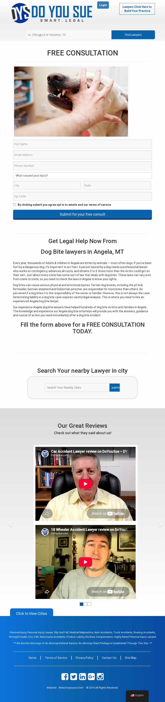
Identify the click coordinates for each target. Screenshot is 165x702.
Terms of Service (56, 657)
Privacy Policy (84, 657)
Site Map (130, 657)
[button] (18, 523)
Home (32, 657)
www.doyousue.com (71, 687)
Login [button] (103, 5)
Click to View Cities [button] (31, 613)
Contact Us (109, 657)
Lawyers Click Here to (137, 8)
